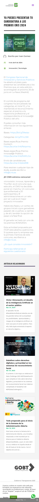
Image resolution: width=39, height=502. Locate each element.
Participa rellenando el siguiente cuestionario (15, 250)
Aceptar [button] (13, 497)
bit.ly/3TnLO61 (22, 137)
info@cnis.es (10, 172)
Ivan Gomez (24, 56)
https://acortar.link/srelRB (16, 163)
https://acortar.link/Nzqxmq (17, 146)
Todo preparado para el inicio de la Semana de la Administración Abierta (19, 423)
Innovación (13, 68)
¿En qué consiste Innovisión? (18, 244)
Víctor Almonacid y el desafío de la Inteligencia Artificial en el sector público (19, 302)
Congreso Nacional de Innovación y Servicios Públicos (19, 78)
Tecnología (23, 68)
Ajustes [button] (5, 497)
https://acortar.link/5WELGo (17, 156)
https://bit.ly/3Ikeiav (19, 132)
